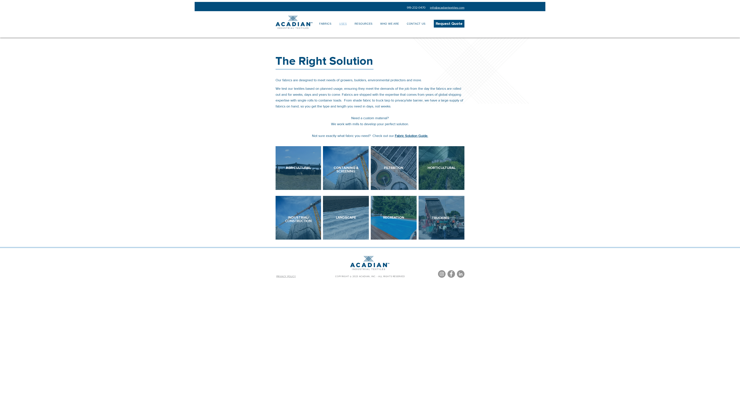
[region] (298, 168)
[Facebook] (451, 274)
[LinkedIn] (460, 274)
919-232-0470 (416, 7)
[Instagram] (442, 274)
